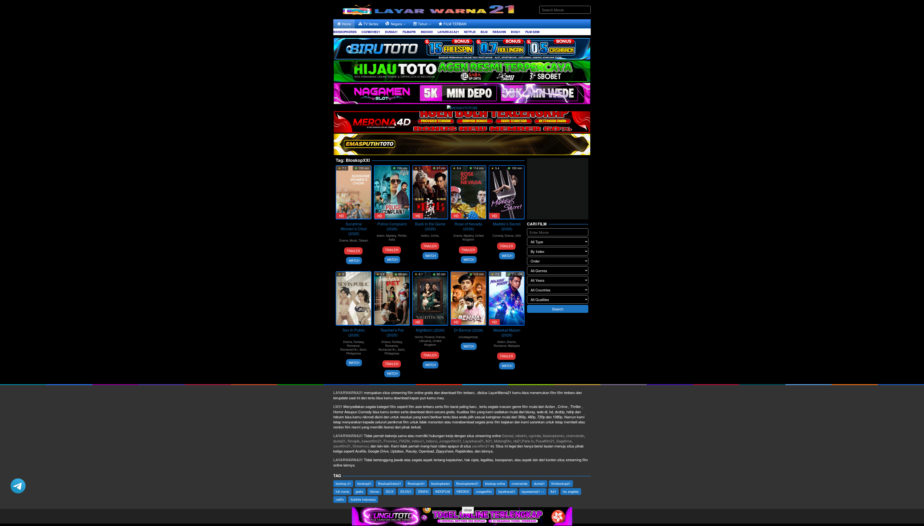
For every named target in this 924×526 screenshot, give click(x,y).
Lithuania (425, 341)
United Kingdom (473, 237)
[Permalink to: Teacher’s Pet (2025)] (391, 298)
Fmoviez (390, 440)
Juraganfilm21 (450, 440)
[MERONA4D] (462, 121)
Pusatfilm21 (545, 440)
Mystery (391, 235)
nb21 (517, 440)
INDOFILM (442, 491)
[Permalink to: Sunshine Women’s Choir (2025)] (353, 192)
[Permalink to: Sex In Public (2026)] (353, 298)
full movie (342, 491)
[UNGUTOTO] (462, 515)
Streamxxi (361, 445)
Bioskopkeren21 (467, 483)
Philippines (353, 353)
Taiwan (363, 240)
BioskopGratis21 (389, 483)
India (392, 239)
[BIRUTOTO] (462, 48)
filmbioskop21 (561, 483)
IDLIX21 (405, 491)
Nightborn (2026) (430, 330)
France (440, 337)
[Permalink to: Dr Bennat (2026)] (468, 298)
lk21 (489, 440)
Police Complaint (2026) (392, 226)
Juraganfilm (484, 491)
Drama (343, 240)
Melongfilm (502, 440)
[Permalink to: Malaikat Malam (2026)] (506, 298)
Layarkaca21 (473, 440)
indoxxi (431, 440)
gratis (359, 491)
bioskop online (495, 483)
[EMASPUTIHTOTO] (462, 143)
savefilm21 (342, 445)
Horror (419, 337)
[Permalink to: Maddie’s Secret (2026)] (506, 192)
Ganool (507, 435)
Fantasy (358, 342)
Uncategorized (468, 337)
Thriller (402, 235)
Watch (354, 260)
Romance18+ (349, 349)
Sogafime (563, 440)
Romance (353, 345)
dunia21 (339, 440)
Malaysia (514, 345)
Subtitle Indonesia (363, 499)
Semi (362, 349)
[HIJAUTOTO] (462, 70)
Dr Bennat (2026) (468, 330)
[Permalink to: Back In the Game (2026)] (430, 192)
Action (381, 235)
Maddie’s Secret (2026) (506, 226)
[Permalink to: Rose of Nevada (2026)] (468, 192)
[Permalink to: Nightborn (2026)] (430, 298)
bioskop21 (364, 483)
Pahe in (528, 440)
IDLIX (390, 491)
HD (341, 215)
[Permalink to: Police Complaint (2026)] (391, 192)
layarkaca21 (506, 491)
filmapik (353, 440)
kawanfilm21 (372, 440)
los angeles (571, 491)
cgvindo (535, 435)
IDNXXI (423, 491)
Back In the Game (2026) (430, 226)
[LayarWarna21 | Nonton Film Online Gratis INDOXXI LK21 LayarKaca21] (429, 9)
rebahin (521, 435)
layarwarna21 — (533, 491)
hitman (374, 491)
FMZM (404, 440)
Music (353, 240)
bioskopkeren (553, 435)
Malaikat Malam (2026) (506, 332)
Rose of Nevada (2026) (468, 226)
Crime (435, 235)
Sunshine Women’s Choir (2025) (353, 228)
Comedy (497, 235)
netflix (340, 499)
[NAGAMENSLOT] (462, 92)
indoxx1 (418, 440)
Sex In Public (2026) (353, 332)
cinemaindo (575, 435)
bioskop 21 (343, 483)
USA (518, 235)
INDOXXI (462, 491)
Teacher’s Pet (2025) (392, 332)
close (468, 509)
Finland (429, 337)
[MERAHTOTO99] (462, 107)
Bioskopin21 (416, 483)
